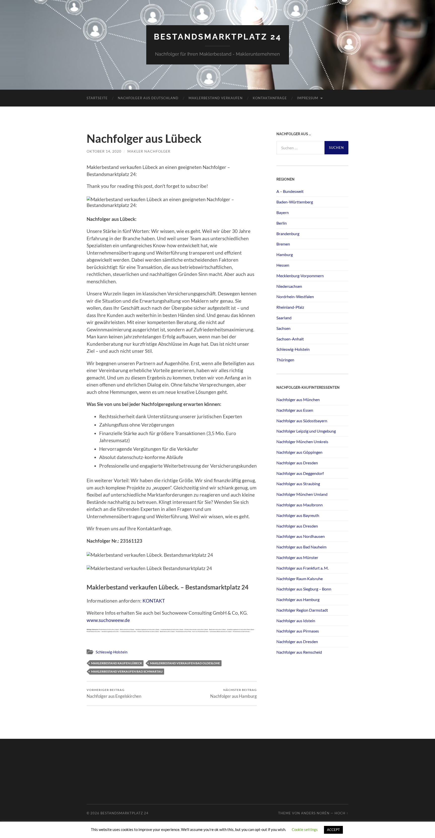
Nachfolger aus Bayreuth (297, 515)
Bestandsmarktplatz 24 (217, 36)
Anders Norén (315, 813)
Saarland (284, 317)
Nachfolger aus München (298, 399)
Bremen (283, 243)
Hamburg (284, 254)
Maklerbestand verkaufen (216, 98)
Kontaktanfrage (270, 98)
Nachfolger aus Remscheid (299, 652)
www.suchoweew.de (108, 620)
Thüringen (285, 359)
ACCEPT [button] (333, 830)
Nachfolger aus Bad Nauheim (301, 546)
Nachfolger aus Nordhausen (300, 536)
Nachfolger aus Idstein (295, 620)
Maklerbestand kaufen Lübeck (116, 663)
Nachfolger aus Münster (297, 557)
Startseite (97, 98)
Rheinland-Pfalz (290, 307)
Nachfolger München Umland (302, 494)
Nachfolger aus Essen (294, 410)
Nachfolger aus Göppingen (299, 452)
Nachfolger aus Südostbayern (301, 420)
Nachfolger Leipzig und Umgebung (306, 431)
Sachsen (283, 328)
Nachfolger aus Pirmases (297, 630)
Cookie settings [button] (305, 829)
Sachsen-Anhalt (290, 338)
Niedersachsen (289, 286)
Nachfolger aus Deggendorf (300, 473)
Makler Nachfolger (148, 151)
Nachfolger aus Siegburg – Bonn (303, 588)
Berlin (281, 223)
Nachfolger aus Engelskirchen (114, 693)
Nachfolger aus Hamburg (233, 693)
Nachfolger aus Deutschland (148, 98)
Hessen (282, 265)
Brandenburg (287, 233)
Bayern (282, 212)
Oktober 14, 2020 (104, 151)
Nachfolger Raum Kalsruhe (299, 578)
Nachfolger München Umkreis (302, 441)
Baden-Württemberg (294, 201)
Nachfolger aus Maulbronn (299, 504)
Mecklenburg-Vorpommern (300, 275)
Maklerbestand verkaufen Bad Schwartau (127, 671)
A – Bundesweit (290, 191)
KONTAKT (153, 601)
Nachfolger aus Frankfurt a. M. (302, 568)
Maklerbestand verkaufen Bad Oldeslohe (185, 663)
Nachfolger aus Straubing (298, 483)
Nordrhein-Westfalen (295, 296)
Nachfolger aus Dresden (297, 462)
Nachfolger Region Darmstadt (302, 610)
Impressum (307, 98)
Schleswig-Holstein (111, 652)
